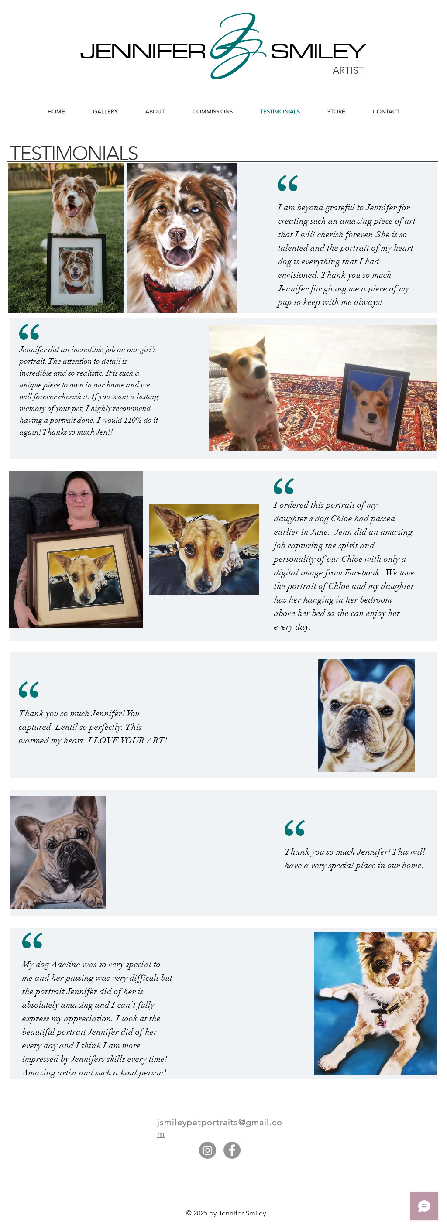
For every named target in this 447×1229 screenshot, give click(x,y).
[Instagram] (207, 1150)
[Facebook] (232, 1150)
